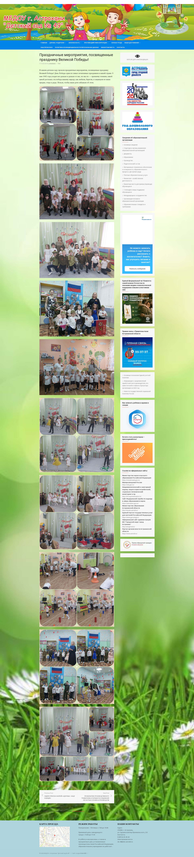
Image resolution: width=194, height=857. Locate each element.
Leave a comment (44, 786)
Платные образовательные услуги (136, 175)
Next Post (95, 796)
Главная (44, 43)
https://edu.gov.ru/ (128, 485)
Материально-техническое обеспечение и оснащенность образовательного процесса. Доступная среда (137, 169)
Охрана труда (116, 43)
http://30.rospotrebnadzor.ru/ (131, 496)
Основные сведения (131, 145)
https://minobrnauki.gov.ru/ (131, 480)
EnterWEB (83, 853)
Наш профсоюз (47, 47)
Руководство (128, 160)
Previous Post (59, 795)
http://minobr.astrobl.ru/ (130, 510)
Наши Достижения (131, 43)
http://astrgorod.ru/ (128, 527)
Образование (128, 157)
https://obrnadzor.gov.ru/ (130, 503)
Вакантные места (107, 47)
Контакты (121, 47)
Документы (128, 154)
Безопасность (74, 43)
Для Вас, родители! (57, 43)
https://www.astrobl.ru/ (129, 534)
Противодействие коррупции (95, 43)
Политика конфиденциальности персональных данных (77, 47)
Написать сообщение (137, 269)
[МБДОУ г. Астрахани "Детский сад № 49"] (97, 22)
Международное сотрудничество (135, 195)
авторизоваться (78, 811)
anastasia (52, 63)
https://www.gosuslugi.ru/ (130, 517)
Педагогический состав (132, 164)
